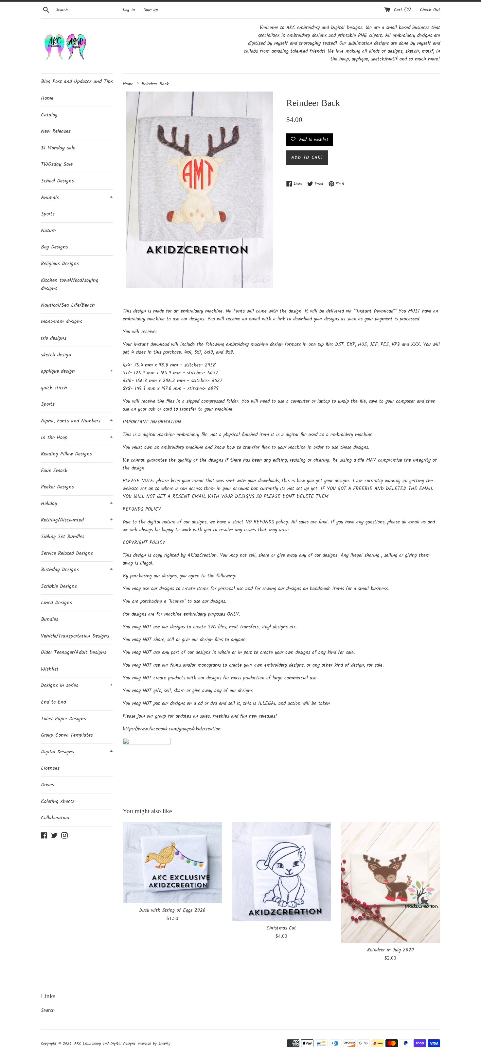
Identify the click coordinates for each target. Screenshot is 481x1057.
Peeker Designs (57, 487)
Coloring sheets (58, 801)
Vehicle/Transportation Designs (75, 636)
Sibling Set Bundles (62, 537)
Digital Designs (77, 752)
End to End (53, 702)
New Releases (56, 131)
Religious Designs (60, 264)
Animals (77, 198)
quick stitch (54, 388)
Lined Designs (56, 603)
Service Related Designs (67, 553)
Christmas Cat (281, 928)
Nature (48, 231)
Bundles (49, 619)
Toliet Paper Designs (63, 719)
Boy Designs (54, 247)
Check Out (430, 10)
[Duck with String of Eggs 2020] (172, 862)
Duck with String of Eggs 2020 (172, 910)
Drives (47, 785)
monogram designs (61, 321)
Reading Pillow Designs (66, 454)
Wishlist (50, 669)
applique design (77, 371)
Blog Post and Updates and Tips (77, 81)
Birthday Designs (77, 570)
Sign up (151, 10)
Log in (129, 10)
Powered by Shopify (154, 1043)
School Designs (57, 181)
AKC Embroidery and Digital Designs (104, 1043)
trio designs (53, 338)
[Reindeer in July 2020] (390, 882)
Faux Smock (54, 471)
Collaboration (55, 818)
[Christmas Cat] (281, 871)
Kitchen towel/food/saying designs (69, 284)
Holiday (77, 504)
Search (48, 1010)
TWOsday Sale (57, 164)
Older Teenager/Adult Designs (73, 652)
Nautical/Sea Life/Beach (68, 305)
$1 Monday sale (58, 148)
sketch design (56, 355)
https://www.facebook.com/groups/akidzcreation (172, 729)
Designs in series (77, 685)
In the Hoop (77, 438)
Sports (48, 214)
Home (47, 98)
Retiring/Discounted (77, 520)
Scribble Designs (59, 586)
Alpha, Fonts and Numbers (77, 421)
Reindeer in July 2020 (390, 950)
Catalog (49, 115)
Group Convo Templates (67, 735)
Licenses (50, 768)
